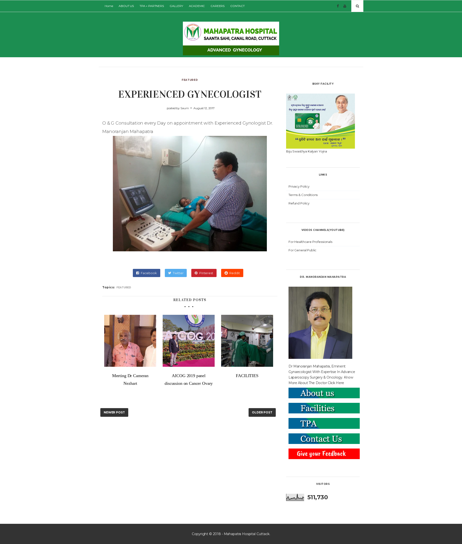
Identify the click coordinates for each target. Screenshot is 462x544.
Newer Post (114, 412)
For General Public (302, 250)
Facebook (149, 273)
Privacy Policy (299, 186)
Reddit (234, 273)
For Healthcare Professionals (310, 242)
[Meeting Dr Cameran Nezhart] (130, 340)
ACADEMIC (197, 6)
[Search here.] (357, 6)
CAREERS (218, 6)
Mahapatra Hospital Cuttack (247, 534)
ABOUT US (126, 6)
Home (109, 6)
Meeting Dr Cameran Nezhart (130, 379)
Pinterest (206, 273)
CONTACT (237, 6)
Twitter (178, 273)
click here (336, 383)
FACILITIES (247, 375)
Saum (184, 108)
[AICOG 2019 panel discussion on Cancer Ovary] (189, 340)
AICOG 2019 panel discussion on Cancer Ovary (189, 379)
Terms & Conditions (303, 195)
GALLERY (176, 6)
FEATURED (190, 80)
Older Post (262, 412)
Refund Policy (299, 203)
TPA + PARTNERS (152, 6)
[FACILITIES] (247, 340)
